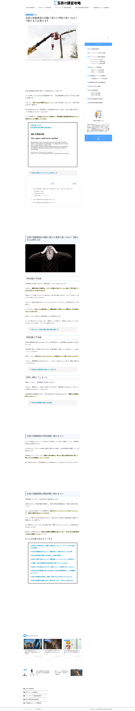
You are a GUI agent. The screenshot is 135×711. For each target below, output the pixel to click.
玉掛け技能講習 (30, 7)
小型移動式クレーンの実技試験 (99, 78)
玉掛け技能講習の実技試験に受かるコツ (44, 202)
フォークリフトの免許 (97, 59)
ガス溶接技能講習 (94, 49)
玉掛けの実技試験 (95, 95)
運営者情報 (38, 709)
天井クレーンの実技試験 (97, 72)
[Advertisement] (52, 76)
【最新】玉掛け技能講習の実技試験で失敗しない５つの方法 (49, 563)
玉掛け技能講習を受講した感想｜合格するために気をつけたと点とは (52, 576)
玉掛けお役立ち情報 (94, 86)
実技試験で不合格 (39, 193)
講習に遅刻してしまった (40, 195)
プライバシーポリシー (29, 709)
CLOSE (74, 183)
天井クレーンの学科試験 (97, 70)
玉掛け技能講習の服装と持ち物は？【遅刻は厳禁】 (47, 555)
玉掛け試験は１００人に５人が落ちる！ (44, 172)
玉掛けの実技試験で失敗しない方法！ (44, 369)
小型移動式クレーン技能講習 (101, 7)
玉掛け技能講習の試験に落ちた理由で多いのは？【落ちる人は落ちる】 (53, 188)
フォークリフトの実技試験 (98, 63)
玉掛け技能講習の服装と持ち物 (42, 402)
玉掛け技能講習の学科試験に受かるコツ (44, 199)
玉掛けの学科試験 (29, 14)
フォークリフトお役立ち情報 (97, 53)
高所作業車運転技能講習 (82, 7)
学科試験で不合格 (39, 191)
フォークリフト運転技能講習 (63, 7)
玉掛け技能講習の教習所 (96, 98)
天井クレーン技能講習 (45, 7)
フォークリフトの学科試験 (98, 61)
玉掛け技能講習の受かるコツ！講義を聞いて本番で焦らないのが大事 (52, 551)
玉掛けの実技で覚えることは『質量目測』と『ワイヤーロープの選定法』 (53, 559)
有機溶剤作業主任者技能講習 (97, 82)
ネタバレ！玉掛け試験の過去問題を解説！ (45, 329)
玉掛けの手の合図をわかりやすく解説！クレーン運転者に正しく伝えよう (53, 566)
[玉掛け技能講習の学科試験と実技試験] (67, 5)
